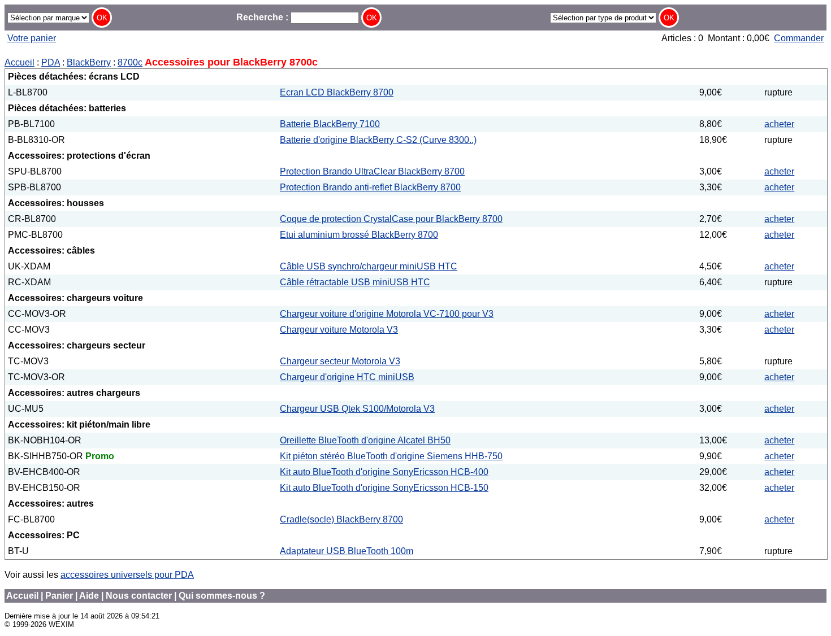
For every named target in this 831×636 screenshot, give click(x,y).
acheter (779, 124)
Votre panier (31, 38)
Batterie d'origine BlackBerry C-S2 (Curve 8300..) (378, 140)
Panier (59, 595)
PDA (50, 62)
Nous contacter (139, 595)
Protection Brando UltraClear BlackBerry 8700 (372, 171)
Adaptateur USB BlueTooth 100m (346, 551)
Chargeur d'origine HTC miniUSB (347, 377)
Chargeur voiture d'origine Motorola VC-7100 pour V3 (387, 314)
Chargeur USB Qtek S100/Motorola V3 (357, 408)
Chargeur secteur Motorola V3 (340, 361)
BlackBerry (89, 62)
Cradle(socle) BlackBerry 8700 (341, 519)
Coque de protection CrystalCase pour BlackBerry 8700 (391, 219)
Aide (89, 595)
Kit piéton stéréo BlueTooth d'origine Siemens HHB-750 (391, 456)
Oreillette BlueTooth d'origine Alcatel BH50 (365, 440)
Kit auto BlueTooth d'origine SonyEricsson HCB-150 (384, 488)
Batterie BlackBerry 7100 (330, 124)
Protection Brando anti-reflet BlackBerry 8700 (370, 187)
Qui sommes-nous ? (222, 595)
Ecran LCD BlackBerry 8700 (336, 92)
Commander (799, 38)
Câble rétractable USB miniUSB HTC (355, 282)
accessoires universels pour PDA (127, 575)
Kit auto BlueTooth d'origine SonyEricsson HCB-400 (384, 472)
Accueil (19, 62)
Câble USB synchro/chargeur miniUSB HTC (368, 266)
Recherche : (263, 17)
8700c (130, 62)
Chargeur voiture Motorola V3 (339, 329)
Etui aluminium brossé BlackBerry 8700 (359, 234)
